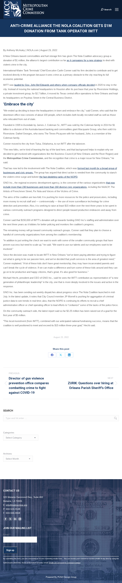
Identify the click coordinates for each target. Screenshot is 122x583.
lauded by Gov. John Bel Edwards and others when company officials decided (54, 85)
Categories (8, 432)
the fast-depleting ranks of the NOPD (58, 176)
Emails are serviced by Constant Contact (64, 563)
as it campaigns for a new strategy (84, 60)
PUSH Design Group (67, 577)
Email (6, 534)
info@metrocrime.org (16, 505)
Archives (7, 453)
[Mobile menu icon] (117, 9)
